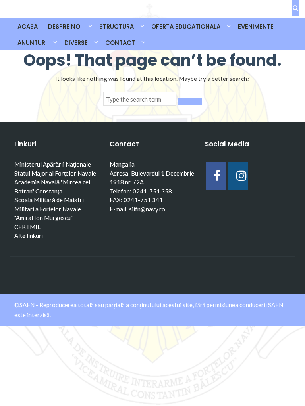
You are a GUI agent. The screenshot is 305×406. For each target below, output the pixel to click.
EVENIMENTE (256, 26)
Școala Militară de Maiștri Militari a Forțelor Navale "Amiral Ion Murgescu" (49, 208)
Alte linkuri (28, 235)
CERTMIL (27, 226)
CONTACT (120, 42)
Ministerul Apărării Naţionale (52, 164)
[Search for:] (139, 99)
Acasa (27, 26)
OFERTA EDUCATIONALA (185, 26)
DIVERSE (76, 42)
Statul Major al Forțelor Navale (55, 173)
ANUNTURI (32, 42)
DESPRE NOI (65, 26)
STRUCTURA (116, 26)
